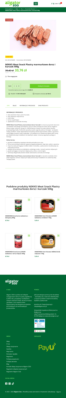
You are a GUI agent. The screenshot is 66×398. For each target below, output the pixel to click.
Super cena (9, 56)
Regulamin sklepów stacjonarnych (16, 369)
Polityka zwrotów (11, 361)
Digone (58, 391)
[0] (59, 3)
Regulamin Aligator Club (13, 371)
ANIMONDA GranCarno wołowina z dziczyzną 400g (16, 217)
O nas (8, 344)
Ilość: (10, 86)
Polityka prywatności (12, 359)
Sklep (16, 9)
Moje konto (9, 351)
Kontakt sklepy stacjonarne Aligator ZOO (18, 366)
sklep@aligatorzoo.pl (40, 306)
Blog (7, 364)
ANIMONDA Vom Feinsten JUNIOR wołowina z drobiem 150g (46, 217)
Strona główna (9, 9)
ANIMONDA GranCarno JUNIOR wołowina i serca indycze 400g (15, 252)
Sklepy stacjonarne (12, 346)
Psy (22, 9)
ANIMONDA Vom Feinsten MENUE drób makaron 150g (47, 252)
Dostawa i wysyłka (11, 354)
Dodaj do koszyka (43, 86)
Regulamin (9, 356)
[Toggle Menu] (35, 3)
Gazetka (8, 349)
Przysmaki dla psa (30, 9)
